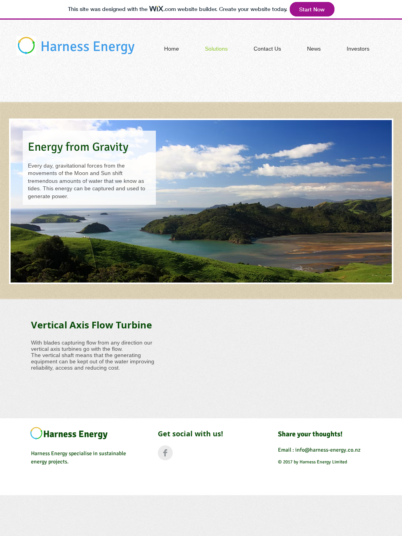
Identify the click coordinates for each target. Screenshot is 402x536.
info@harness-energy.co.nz (327, 450)
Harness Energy (75, 434)
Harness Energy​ (87, 46)
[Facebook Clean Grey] (165, 452)
